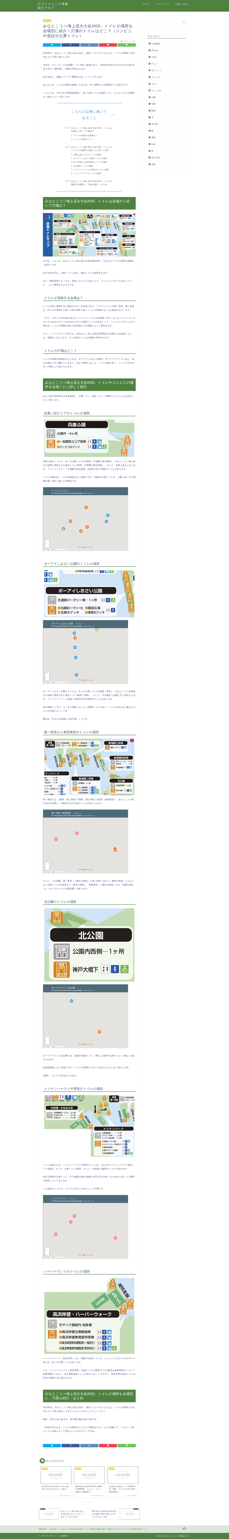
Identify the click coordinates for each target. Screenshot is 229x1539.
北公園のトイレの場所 (83, 166)
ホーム (146, 4)
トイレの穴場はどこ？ (83, 139)
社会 (153, 144)
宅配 (153, 104)
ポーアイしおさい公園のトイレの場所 (90, 158)
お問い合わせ (181, 4)
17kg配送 (155, 43)
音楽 (153, 164)
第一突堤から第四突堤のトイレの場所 (90, 162)
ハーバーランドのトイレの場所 (87, 173)
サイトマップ (162, 4)
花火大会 (47, 20)
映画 (153, 110)
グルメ (154, 84)
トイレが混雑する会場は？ (85, 135)
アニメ (154, 64)
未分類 (154, 124)
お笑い (154, 57)
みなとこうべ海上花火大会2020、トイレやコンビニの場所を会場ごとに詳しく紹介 (91, 148)
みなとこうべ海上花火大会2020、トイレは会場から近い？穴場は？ (91, 129)
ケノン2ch (156, 90)
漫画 (153, 137)
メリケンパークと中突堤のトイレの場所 (91, 170)
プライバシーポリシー (49, 1536)
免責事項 (64, 1536)
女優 (153, 97)
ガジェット (156, 70)
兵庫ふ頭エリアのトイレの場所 (87, 155)
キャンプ (155, 77)
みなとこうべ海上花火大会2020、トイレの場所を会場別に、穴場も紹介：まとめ (91, 182)
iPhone (154, 50)
